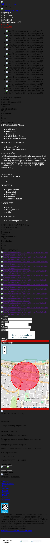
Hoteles (5, 495)
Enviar (3, 341)
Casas (4, 486)
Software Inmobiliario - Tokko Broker (16, 530)
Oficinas (5, 488)
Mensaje (4, 338)
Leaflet (26, 407)
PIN (2, 324)
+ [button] (4, 347)
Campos (5, 493)
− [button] (4, 351)
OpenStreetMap (36, 407)
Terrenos (5, 481)
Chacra (5, 497)
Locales (5, 490)
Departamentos (8, 484)
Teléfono (4, 322)
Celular (4, 327)
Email (3, 330)
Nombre (4, 319)
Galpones (6, 500)
